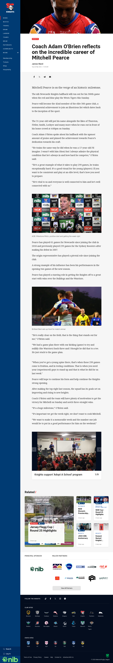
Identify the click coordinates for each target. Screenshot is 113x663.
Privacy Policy (37, 657)
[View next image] (99, 449)
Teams (6, 37)
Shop (5, 66)
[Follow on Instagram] (60, 599)
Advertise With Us (68, 657)
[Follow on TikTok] (45, 599)
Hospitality (7, 70)
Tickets (6, 62)
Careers (46, 657)
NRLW (5, 41)
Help (51, 657)
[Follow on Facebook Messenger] (65, 599)
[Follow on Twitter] (55, 599)
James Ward (37, 63)
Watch (6, 22)
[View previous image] (34, 449)
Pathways (7, 45)
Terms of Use (28, 657)
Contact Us (58, 657)
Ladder (6, 33)
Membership (7, 58)
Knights (35, 39)
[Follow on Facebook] (50, 599)
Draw (5, 29)
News (5, 18)
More (5, 52)
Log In (8, 654)
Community (8, 49)
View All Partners (66, 588)
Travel (6, 25)
